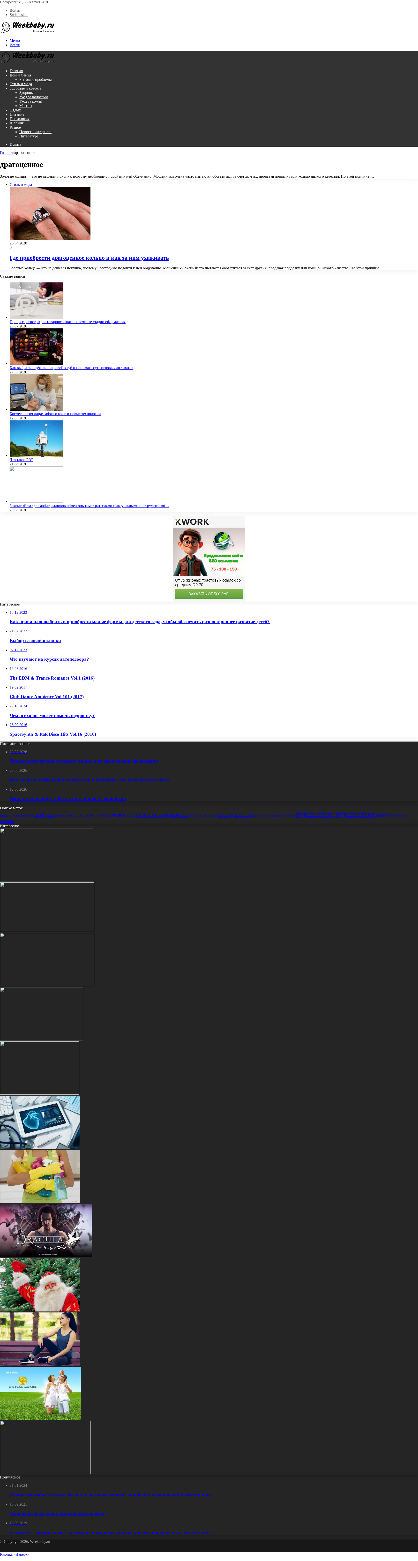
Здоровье (26, 93)
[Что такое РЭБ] (36, 455)
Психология (20, 119)
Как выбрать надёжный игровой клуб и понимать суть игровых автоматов (71, 368)
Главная (16, 71)
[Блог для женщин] (28, 32)
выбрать (44, 814)
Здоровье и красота (25, 88)
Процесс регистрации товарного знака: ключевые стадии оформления (68, 322)
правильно (209, 815)
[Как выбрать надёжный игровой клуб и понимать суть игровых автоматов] (36, 363)
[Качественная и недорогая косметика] (40, 1419)
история (103, 815)
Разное (15, 127)
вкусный (16, 815)
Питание (17, 114)
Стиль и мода (21, 84)
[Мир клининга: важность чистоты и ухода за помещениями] (40, 1202)
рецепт (382, 815)
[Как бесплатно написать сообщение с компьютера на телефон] (39, 1093)
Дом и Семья (20, 75)
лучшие (117, 815)
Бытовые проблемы (35, 79)
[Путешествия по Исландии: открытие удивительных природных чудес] (47, 985)
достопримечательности (80, 815)
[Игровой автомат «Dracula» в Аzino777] (46, 1256)
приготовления (284, 815)
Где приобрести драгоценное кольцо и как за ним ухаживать (89, 258)
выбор (28, 815)
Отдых (15, 110)
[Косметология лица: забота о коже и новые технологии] (36, 409)
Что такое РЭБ (21, 460)
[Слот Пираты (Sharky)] (46, 880)
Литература (28, 136)
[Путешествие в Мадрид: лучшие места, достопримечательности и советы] (47, 931)
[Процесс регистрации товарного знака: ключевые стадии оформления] (36, 317)
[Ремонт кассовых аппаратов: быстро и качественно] (45, 1473)
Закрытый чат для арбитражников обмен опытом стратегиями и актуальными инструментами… (89, 506)
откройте (177, 814)
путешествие (315, 814)
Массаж (25, 106)
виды (4, 815)
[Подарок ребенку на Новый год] (40, 1310)
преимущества (234, 815)
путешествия (355, 814)
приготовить (262, 815)
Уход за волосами (33, 97)
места (130, 815)
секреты (402, 815)
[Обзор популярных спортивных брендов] (40, 1364)
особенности (149, 815)
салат (393, 815)
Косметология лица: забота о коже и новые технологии (55, 414)
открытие (196, 815)
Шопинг (17, 123)
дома (59, 815)
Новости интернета (35, 132)
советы (7, 821)
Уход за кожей (30, 101)
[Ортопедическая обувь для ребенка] (41, 1039)
